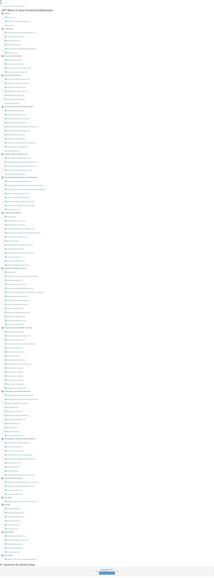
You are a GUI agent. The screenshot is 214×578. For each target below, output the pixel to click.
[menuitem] (1, 4)
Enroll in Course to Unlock (107, 573)
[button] (1, 1)
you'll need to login (114, 571)
